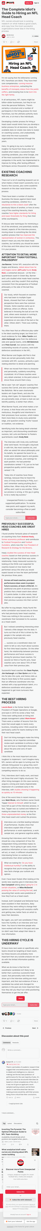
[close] (35, 1160)
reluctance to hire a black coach (15, 205)
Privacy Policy (24, 1209)
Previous (8, 1028)
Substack (10, 1227)
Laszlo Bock (7, 707)
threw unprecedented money (14, 814)
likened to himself (15, 803)
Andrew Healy (27, 537)
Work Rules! (30, 718)
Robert (8, 1062)
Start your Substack (15, 1221)
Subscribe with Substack (22, 1200)
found (29, 270)
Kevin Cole (10, 35)
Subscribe (29, 3)
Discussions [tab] (18, 1123)
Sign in (36, 3)
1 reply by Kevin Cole (16, 1104)
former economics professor (13, 539)
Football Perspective (12, 542)
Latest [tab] (9, 1123)
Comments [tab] (6, 1043)
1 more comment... (8, 1113)
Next (34, 1028)
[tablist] (11, 1043)
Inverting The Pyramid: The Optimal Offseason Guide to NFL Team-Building (14, 1131)
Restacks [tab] (16, 1043)
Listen (36, 36)
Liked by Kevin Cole (14, 1064)
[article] (20, 1137)
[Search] (37, 1123)
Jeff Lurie (21, 270)
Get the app (31, 1221)
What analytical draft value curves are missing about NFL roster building (15, 1152)
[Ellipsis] (38, 1061)
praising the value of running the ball (17, 890)
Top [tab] (4, 1123)
